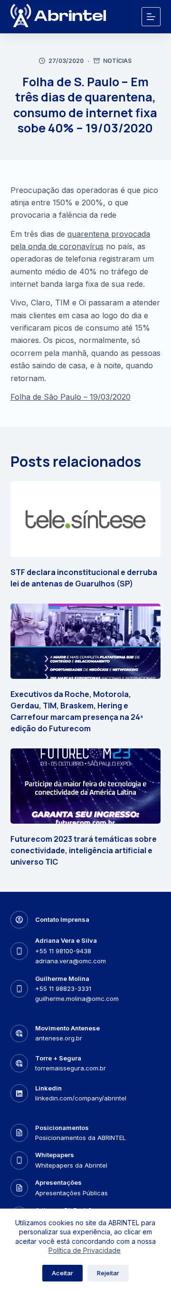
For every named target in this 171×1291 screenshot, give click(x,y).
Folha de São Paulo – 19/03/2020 (70, 397)
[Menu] (151, 16)
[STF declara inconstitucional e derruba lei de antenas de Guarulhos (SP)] (85, 518)
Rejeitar (108, 1273)
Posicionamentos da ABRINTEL (80, 1137)
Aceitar (62, 1273)
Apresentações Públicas (71, 1193)
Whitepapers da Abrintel (71, 1165)
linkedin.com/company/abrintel (80, 1098)
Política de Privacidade (84, 1250)
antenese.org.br (58, 1038)
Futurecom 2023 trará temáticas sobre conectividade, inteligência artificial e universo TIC (83, 850)
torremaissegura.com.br (70, 1068)
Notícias (117, 60)
